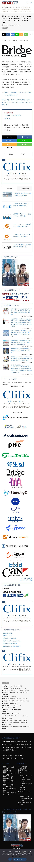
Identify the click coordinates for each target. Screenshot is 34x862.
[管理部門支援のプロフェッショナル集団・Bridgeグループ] (17, 473)
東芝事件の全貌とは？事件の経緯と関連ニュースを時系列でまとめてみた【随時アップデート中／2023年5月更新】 (21, 342)
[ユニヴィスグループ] (17, 519)
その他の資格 (13, 696)
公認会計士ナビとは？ (9, 767)
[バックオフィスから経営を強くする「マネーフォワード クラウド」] (17, 537)
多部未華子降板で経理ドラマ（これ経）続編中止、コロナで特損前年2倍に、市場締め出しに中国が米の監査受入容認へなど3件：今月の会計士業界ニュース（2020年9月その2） (21, 322)
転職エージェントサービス (26, 777)
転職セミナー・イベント (8, 722)
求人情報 (4, 711)
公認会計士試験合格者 (8, 701)
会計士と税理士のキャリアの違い (12, 641)
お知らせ (10, 718)
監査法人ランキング (23, 720)
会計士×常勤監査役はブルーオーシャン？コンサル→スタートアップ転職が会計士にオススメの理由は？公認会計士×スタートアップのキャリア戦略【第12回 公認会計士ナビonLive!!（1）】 (21, 368)
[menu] (31, 2)
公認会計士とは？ (8, 633)
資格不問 (14, 703)
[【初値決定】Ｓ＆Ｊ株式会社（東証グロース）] (24, 154)
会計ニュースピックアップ (8, 707)
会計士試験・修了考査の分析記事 (12, 646)
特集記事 (4, 718)
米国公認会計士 (7, 703)
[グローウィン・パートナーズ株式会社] (17, 554)
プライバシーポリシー (20, 859)
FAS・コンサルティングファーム (18, 688)
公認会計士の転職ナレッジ (22, 726)
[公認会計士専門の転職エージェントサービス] (17, 272)
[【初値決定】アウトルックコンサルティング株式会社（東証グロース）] (9, 154)
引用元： (17, 102)
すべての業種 (5, 688)
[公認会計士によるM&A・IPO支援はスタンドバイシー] (17, 492)
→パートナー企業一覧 (26, 578)
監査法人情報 (5, 720)
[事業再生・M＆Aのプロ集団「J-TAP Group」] (17, 510)
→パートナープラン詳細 (25, 580)
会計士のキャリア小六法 (26, 784)
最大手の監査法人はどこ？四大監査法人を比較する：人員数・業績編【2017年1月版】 (21, 350)
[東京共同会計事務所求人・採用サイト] (17, 546)
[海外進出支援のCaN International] (17, 572)
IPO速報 (20, 686)
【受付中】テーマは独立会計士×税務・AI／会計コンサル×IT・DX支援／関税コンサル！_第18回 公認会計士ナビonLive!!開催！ (21, 311)
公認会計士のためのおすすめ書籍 (9, 774)
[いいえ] (32, 855)
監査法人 (25, 692)
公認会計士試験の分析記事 (10, 643)
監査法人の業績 (13, 720)
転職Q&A (5, 728)
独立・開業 (19, 692)
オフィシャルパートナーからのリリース (11, 705)
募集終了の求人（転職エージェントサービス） (16, 716)
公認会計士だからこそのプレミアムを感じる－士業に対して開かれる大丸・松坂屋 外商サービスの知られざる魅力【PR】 (21, 358)
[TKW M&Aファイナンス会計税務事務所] (17, 501)
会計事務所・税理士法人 (9, 692)
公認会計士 (25, 698)
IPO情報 (4, 686)
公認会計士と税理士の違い (10, 638)
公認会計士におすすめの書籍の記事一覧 (11, 709)
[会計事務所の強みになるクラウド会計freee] (17, 528)
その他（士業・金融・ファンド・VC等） (13, 690)
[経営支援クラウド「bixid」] (17, 563)
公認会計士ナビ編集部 (13, 115)
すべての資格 (5, 696)
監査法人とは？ (8, 635)
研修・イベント (7, 724)
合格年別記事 (22, 769)
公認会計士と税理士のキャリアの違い (9, 786)
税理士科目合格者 (24, 701)
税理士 (17, 701)
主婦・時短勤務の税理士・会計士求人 (12, 698)
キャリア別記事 (22, 767)
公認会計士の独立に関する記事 (24, 803)
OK (10, 859)
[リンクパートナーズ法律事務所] (17, 417)
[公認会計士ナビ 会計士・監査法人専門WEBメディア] (10, 2)
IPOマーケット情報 (12, 686)
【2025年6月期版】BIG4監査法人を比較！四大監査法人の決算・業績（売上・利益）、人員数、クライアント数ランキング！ (21, 333)
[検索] (27, 2)
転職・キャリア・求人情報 (8, 726)
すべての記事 (5, 27)
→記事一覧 (7, 118)
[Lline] (17, 34)
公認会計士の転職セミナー (21, 722)
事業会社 (27, 690)
